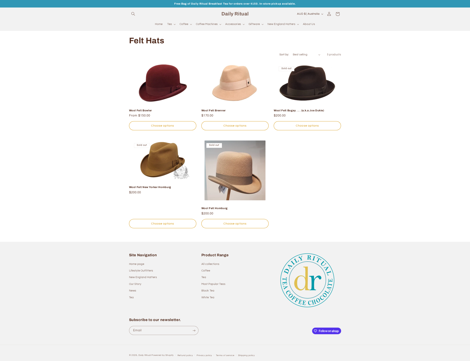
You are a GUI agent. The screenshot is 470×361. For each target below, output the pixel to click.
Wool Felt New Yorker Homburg (150, 187)
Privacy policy (204, 355)
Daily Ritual (144, 355)
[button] (133, 14)
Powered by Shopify (162, 355)
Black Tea (207, 290)
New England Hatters (143, 277)
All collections (210, 264)
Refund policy (185, 355)
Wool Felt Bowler (140, 110)
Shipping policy (246, 355)
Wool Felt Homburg (214, 208)
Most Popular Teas (213, 284)
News (132, 290)
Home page (136, 264)
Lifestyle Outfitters (141, 270)
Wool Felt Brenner (213, 110)
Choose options (162, 125)
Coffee (205, 270)
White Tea (207, 297)
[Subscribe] (194, 330)
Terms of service (225, 355)
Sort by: (284, 54)
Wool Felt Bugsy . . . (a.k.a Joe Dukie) (299, 110)
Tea (131, 297)
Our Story (135, 284)
